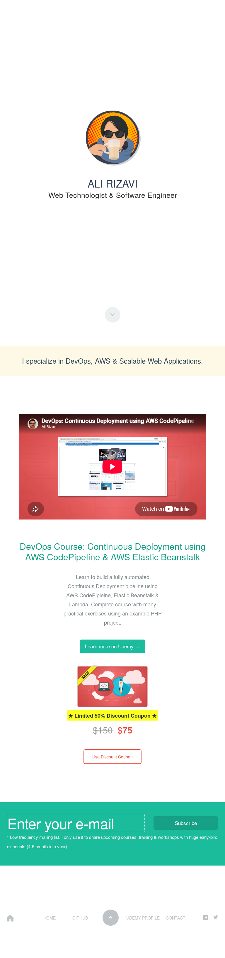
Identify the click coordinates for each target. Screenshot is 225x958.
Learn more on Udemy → (112, 646)
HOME (49, 918)
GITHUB (80, 918)
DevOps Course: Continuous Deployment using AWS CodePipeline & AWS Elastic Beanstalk (113, 551)
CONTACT (175, 918)
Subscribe (186, 823)
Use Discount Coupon (112, 757)
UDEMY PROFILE (143, 918)
